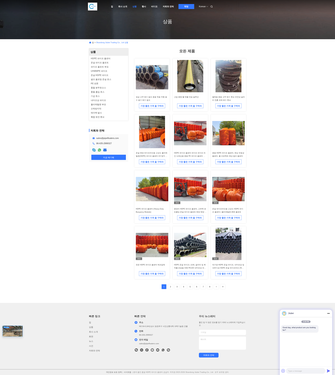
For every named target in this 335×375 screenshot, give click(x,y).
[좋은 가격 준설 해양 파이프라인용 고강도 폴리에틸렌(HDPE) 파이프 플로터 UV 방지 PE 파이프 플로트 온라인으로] (152, 133)
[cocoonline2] (168, 351)
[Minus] (328, 313)
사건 (91, 346)
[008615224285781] (163, 351)
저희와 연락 (168, 6)
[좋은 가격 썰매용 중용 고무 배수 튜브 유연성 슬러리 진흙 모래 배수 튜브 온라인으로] (228, 77)
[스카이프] (94, 150)
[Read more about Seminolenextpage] (216, 286)
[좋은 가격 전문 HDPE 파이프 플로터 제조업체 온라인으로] (152, 245)
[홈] (92, 6)
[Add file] (283, 371)
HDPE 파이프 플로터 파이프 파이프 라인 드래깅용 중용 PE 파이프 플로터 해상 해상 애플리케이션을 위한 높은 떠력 (190, 156)
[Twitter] (141, 351)
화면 (91, 336)
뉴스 (91, 341)
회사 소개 (122, 6)
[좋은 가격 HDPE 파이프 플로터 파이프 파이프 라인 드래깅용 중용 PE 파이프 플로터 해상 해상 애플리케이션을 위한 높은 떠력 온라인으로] (190, 133)
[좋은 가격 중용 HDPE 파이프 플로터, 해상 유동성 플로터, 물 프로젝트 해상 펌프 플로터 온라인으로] (228, 133)
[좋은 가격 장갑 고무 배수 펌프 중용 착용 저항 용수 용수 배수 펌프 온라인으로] (152, 77)
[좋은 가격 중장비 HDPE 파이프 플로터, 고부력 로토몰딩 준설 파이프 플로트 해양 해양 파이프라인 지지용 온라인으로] (190, 189)
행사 (144, 6)
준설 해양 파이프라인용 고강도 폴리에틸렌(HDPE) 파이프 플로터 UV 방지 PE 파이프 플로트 (152, 156)
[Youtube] (158, 351)
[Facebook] (147, 351)
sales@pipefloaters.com (107, 138)
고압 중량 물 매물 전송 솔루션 (186, 97)
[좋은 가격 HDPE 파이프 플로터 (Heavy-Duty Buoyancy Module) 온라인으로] (152, 189)
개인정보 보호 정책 (114, 372)
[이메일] (105, 150)
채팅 (186, 6)
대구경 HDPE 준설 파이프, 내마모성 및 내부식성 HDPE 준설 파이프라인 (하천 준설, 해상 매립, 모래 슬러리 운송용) (228, 268)
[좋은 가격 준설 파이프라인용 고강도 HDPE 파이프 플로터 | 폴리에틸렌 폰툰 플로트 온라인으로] (228, 189)
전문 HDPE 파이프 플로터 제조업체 (150, 265)
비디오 (154, 6)
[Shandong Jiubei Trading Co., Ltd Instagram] (152, 351)
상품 (134, 6)
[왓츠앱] (99, 150)
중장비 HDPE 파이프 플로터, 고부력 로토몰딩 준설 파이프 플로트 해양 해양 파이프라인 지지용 (190, 212)
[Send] (328, 371)
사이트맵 (127, 372)
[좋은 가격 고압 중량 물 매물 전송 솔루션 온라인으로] (190, 77)
